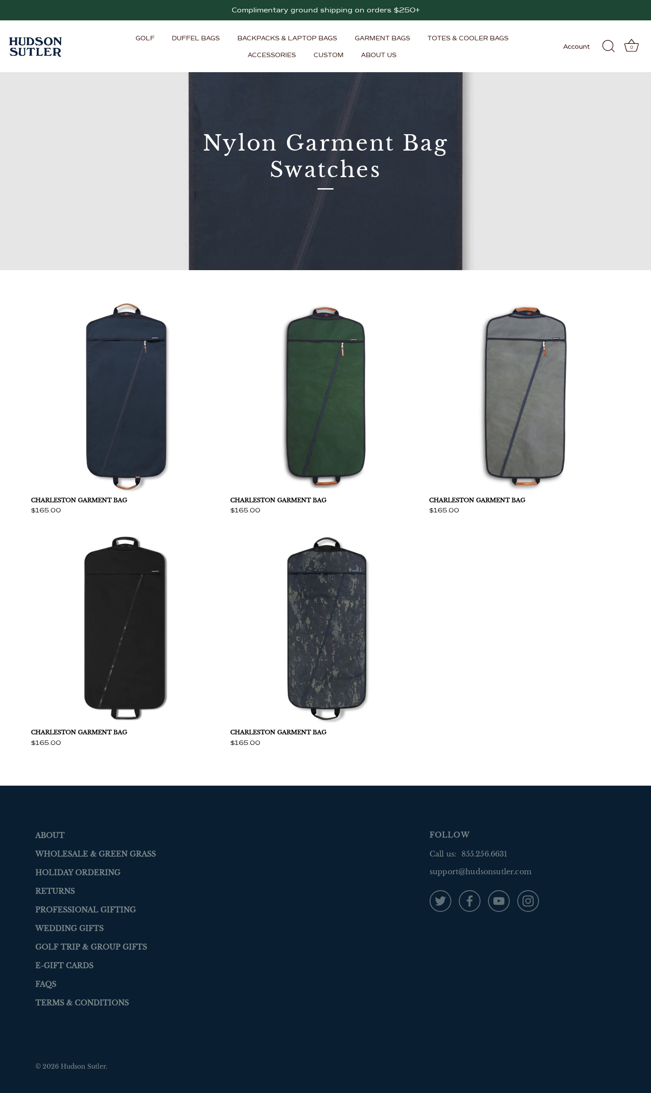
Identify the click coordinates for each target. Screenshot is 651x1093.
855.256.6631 (484, 853)
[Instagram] (528, 900)
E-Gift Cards (64, 965)
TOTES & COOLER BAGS (467, 38)
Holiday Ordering (77, 872)
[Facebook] (469, 900)
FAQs (45, 984)
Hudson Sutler (83, 1066)
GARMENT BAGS (382, 38)
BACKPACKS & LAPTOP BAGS (287, 38)
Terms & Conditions (82, 1002)
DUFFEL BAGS (196, 38)
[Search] (608, 46)
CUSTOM (329, 55)
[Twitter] (440, 900)
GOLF (145, 38)
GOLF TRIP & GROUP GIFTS (91, 946)
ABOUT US (378, 55)
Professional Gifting (85, 909)
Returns (55, 891)
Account (576, 46)
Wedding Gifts (69, 928)
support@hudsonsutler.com (480, 871)
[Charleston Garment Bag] (126, 396)
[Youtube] (498, 900)
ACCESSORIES (272, 55)
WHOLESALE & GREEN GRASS (95, 853)
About (50, 835)
